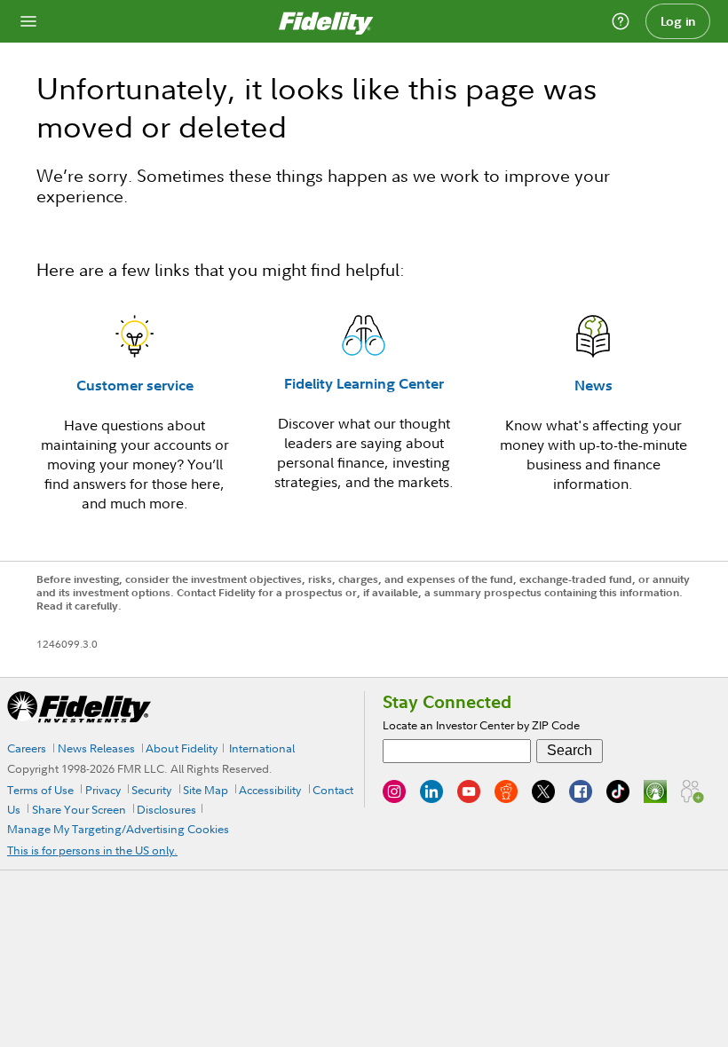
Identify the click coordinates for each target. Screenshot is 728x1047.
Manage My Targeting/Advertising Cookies (118, 829)
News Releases (96, 748)
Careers (26, 748)
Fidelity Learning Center (364, 383)
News (593, 385)
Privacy (103, 790)
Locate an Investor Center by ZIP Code (481, 725)
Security (151, 790)
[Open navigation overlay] (28, 21)
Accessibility (270, 790)
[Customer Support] (620, 21)
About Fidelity (182, 748)
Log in (678, 21)
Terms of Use (40, 790)
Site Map (205, 790)
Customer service (135, 385)
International (262, 748)
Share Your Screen (79, 809)
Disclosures (166, 809)
